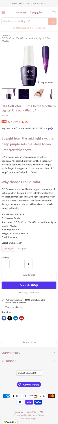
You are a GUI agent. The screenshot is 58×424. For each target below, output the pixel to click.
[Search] (52, 21)
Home (5, 35)
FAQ (41, 412)
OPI (6, 115)
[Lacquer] (22, 252)
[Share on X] (9, 318)
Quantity (5, 257)
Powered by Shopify (29, 418)
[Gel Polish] (9, 252)
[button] (9, 94)
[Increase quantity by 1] (28, 264)
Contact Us (31, 412)
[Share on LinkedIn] (15, 318)
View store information (14, 307)
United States (27, 373)
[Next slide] (54, 94)
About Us (19, 412)
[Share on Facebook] (4, 318)
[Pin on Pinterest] (21, 318)
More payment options (29, 292)
